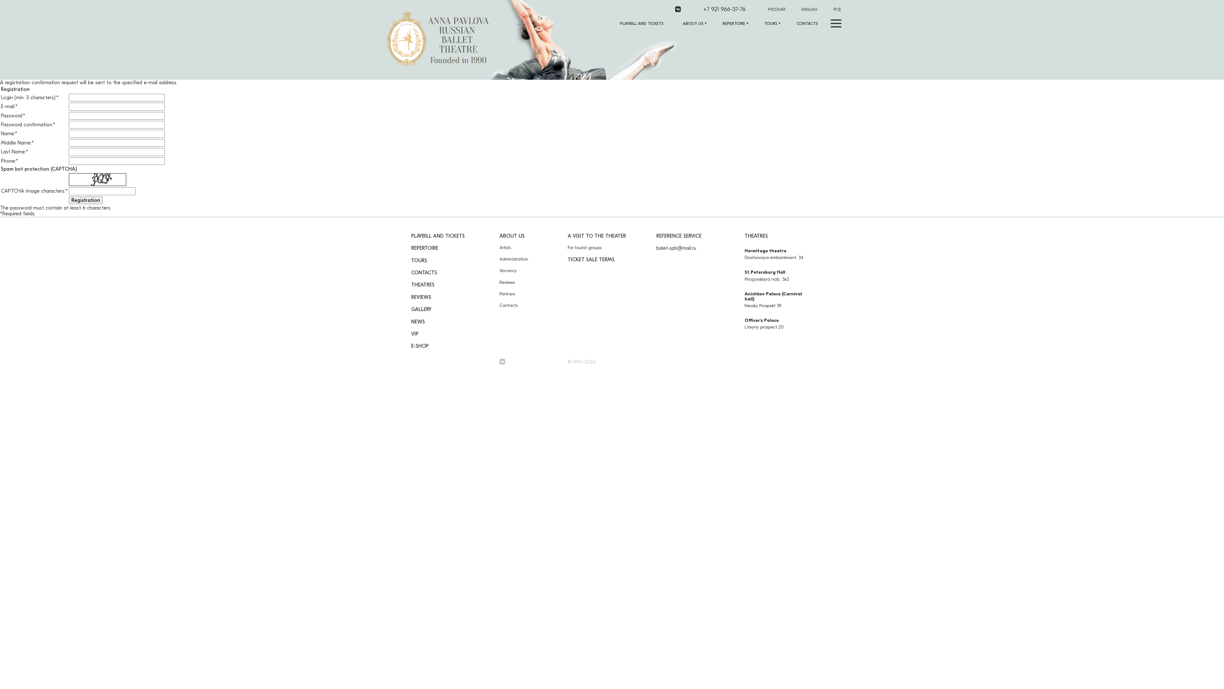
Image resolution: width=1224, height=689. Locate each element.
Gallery (421, 309)
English (809, 9)
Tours (770, 23)
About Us (693, 23)
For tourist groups (584, 247)
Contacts (807, 23)
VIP (415, 334)
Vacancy (508, 270)
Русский (776, 9)
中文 (837, 9)
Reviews (421, 297)
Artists (505, 247)
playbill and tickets (642, 23)
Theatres (422, 285)
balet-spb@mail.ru (676, 248)
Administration (513, 259)
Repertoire (734, 23)
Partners (507, 294)
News (418, 322)
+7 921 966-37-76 (724, 9)
